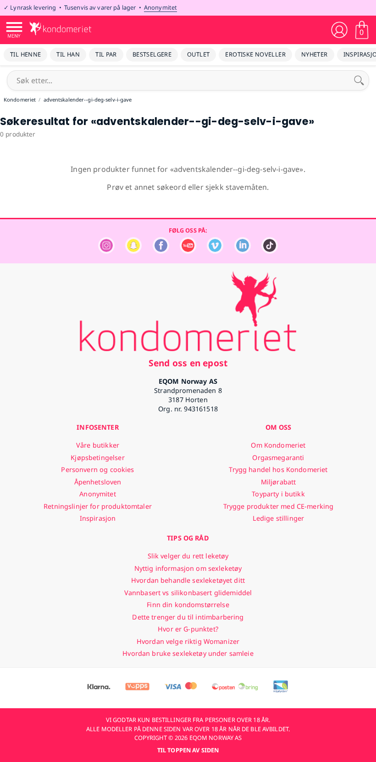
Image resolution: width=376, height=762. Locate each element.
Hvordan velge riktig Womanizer (188, 641)
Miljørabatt (278, 482)
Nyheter (314, 54)
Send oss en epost (188, 363)
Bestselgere (152, 54)
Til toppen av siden (188, 750)
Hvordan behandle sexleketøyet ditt (188, 580)
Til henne (25, 54)
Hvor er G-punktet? (188, 629)
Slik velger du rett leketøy (188, 556)
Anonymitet (160, 7)
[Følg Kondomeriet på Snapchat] (133, 251)
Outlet (198, 54)
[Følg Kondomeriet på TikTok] (269, 251)
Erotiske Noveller (255, 54)
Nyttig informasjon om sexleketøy (188, 568)
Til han (68, 54)
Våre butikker (97, 445)
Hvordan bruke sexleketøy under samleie (187, 653)
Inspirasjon (98, 518)
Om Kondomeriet (278, 445)
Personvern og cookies (97, 469)
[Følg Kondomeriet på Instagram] (106, 251)
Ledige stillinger (278, 518)
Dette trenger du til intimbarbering (187, 617)
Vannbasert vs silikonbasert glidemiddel (188, 592)
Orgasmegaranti (278, 457)
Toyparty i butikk (278, 493)
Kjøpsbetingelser (97, 457)
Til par (106, 54)
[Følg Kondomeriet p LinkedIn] (242, 251)
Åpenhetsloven (98, 482)
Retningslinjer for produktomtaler (98, 506)
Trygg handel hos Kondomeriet (278, 469)
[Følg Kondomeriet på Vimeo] (215, 251)
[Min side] (339, 30)
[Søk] (359, 80)
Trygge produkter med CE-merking (278, 506)
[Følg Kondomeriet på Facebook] (161, 251)
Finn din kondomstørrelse (188, 604)
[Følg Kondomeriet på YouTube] (188, 251)
